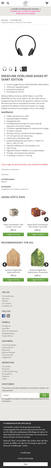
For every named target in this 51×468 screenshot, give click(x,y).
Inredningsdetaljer (9, 345)
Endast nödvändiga (25, 458)
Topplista (5, 376)
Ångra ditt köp (7, 336)
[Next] (46, 219)
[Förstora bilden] (25, 45)
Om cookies (6, 303)
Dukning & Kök (7, 347)
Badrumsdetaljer (8, 352)
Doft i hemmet (7, 355)
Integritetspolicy (8, 333)
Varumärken (7, 374)
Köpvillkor (6, 328)
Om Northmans (8, 296)
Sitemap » (5, 174)
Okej (25, 464)
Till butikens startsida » (10, 169)
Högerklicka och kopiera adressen (15, 189)
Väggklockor (7, 357)
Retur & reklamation (10, 331)
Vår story (5, 298)
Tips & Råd (6, 366)
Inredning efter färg (10, 371)
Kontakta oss (7, 306)
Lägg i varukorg (13, 234)
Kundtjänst (6, 326)
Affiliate (5, 301)
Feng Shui (6, 369)
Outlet (4, 379)
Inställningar (25, 452)
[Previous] (4, 219)
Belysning (6, 350)
